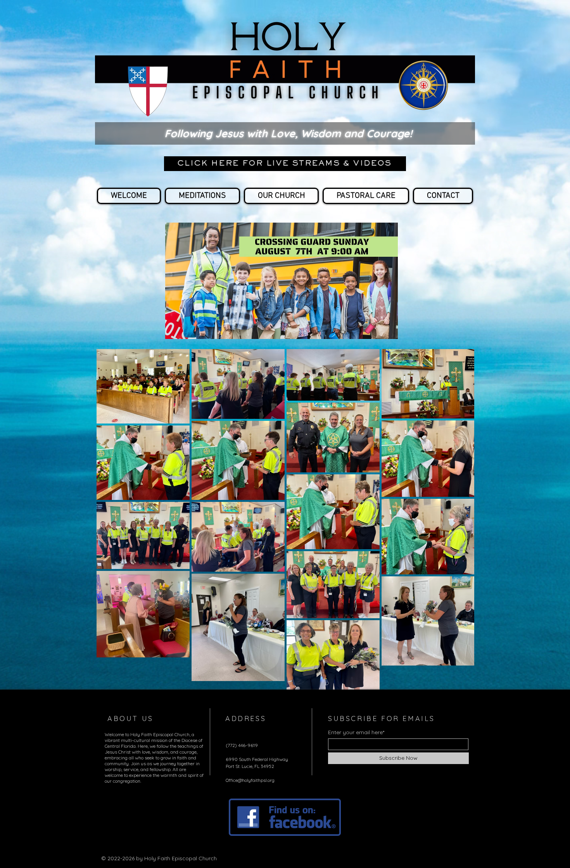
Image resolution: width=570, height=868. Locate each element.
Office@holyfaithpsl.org (250, 780)
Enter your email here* (356, 732)
